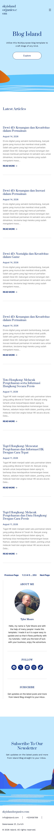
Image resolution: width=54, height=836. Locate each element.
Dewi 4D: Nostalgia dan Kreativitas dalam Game (26, 255)
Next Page (45, 575)
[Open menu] (50, 10)
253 (34, 575)
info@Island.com (10, 817)
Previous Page (11, 575)
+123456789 (32, 817)
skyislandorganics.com (9, 10)
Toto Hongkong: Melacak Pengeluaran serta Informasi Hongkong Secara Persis (21, 383)
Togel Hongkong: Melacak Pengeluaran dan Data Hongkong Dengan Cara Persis (25, 516)
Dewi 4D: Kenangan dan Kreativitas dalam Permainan (26, 129)
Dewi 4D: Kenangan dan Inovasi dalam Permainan (24, 192)
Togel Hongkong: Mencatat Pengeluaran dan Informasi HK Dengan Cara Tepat (23, 449)
